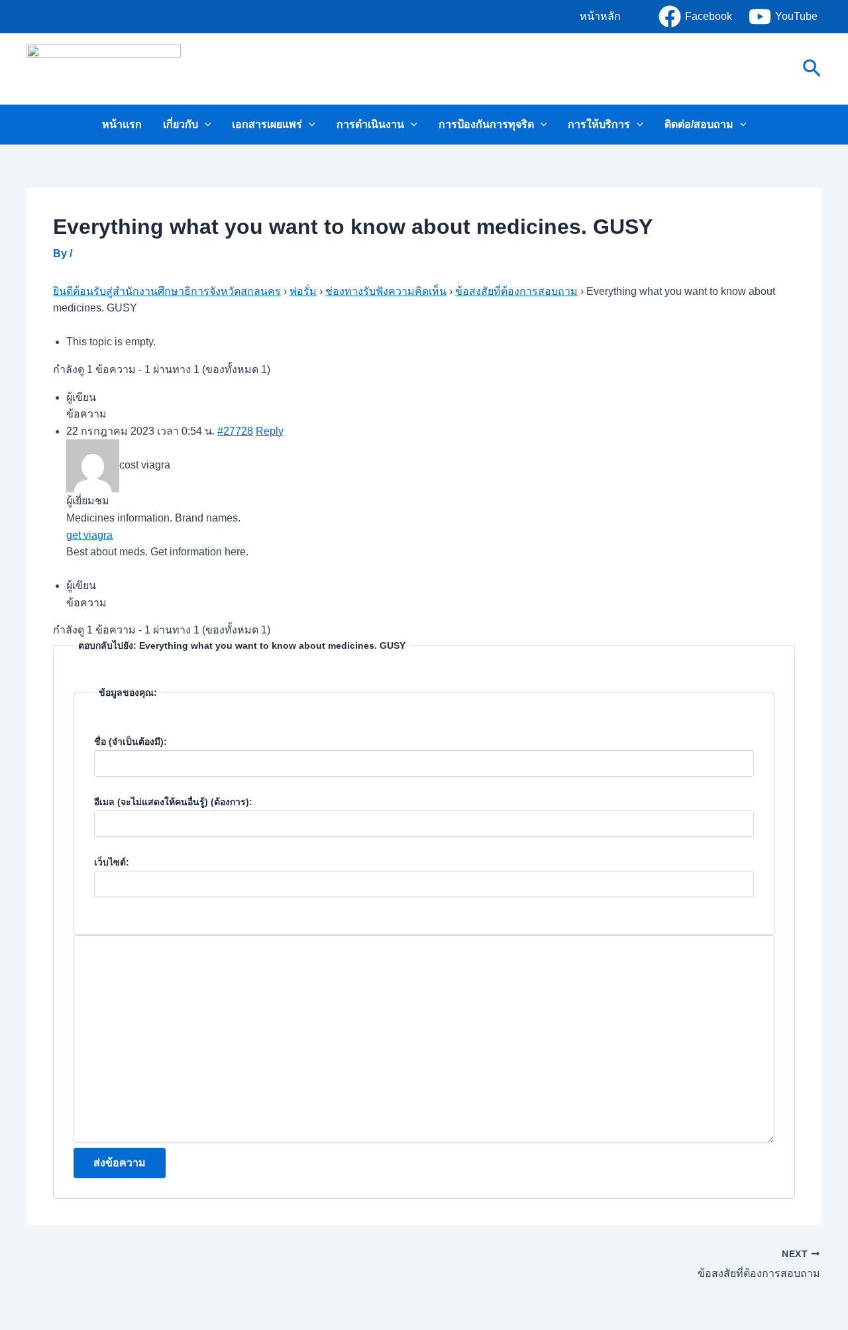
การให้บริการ (599, 124)
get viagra (89, 535)
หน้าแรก (122, 124)
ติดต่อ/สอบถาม (698, 124)
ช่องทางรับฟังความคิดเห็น (386, 291)
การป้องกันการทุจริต (486, 124)
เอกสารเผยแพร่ (267, 124)
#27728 (235, 431)
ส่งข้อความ (119, 1162)
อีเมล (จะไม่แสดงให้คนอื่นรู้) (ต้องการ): (173, 802)
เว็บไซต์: (111, 862)
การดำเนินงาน (370, 124)
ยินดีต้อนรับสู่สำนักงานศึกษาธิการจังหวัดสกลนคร (167, 291)
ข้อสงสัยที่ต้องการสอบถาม (516, 291)
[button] (600, 16)
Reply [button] (270, 431)
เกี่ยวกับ (180, 124)
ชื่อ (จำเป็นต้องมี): (130, 741)
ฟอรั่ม (303, 291)
